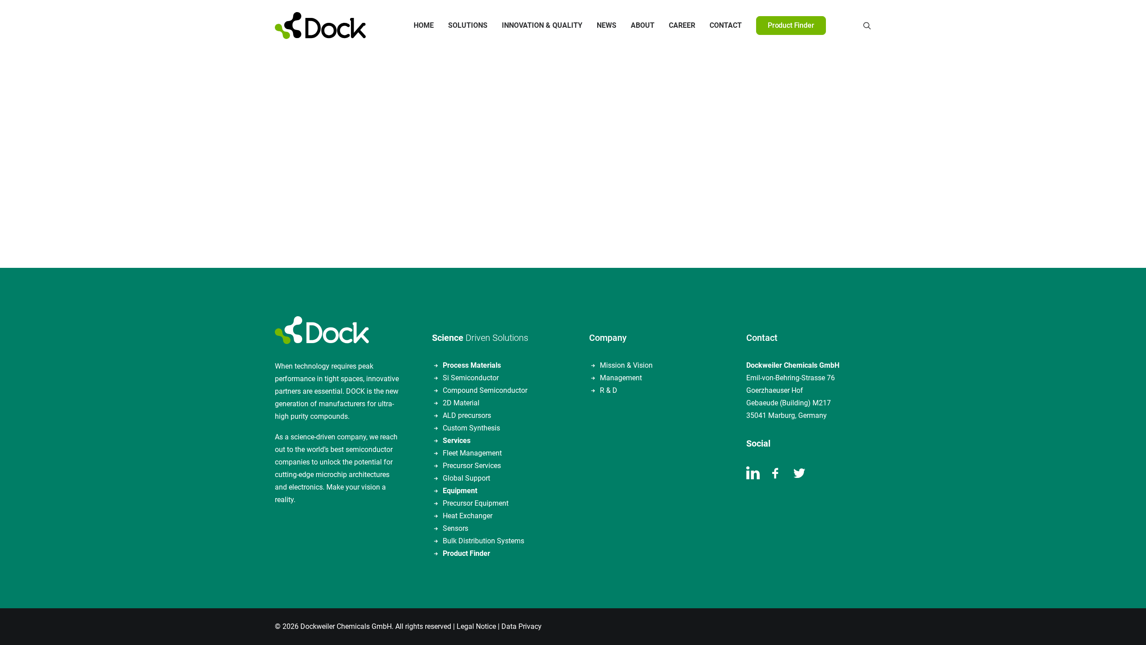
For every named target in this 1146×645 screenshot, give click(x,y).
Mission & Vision (626, 365)
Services (456, 440)
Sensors (455, 528)
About (642, 25)
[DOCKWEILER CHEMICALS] (320, 25)
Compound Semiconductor (485, 390)
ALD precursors (467, 415)
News (606, 25)
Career (682, 25)
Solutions (467, 25)
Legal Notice (476, 626)
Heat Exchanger (467, 516)
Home (424, 25)
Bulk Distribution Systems (483, 541)
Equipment (460, 490)
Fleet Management (472, 453)
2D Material (461, 403)
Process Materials (472, 365)
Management (621, 378)
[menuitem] (423, 25)
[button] (867, 25)
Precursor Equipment (476, 503)
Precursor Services (472, 465)
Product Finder (466, 553)
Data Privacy (521, 626)
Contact (726, 25)
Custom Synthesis (471, 428)
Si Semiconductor (471, 378)
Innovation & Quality (542, 25)
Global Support (466, 478)
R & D (608, 390)
